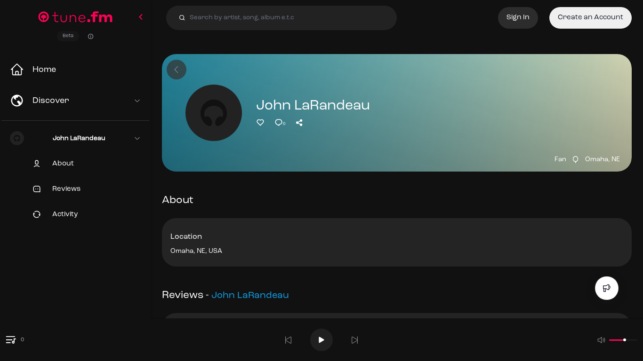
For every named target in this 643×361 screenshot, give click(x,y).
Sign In (518, 17)
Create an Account (590, 17)
